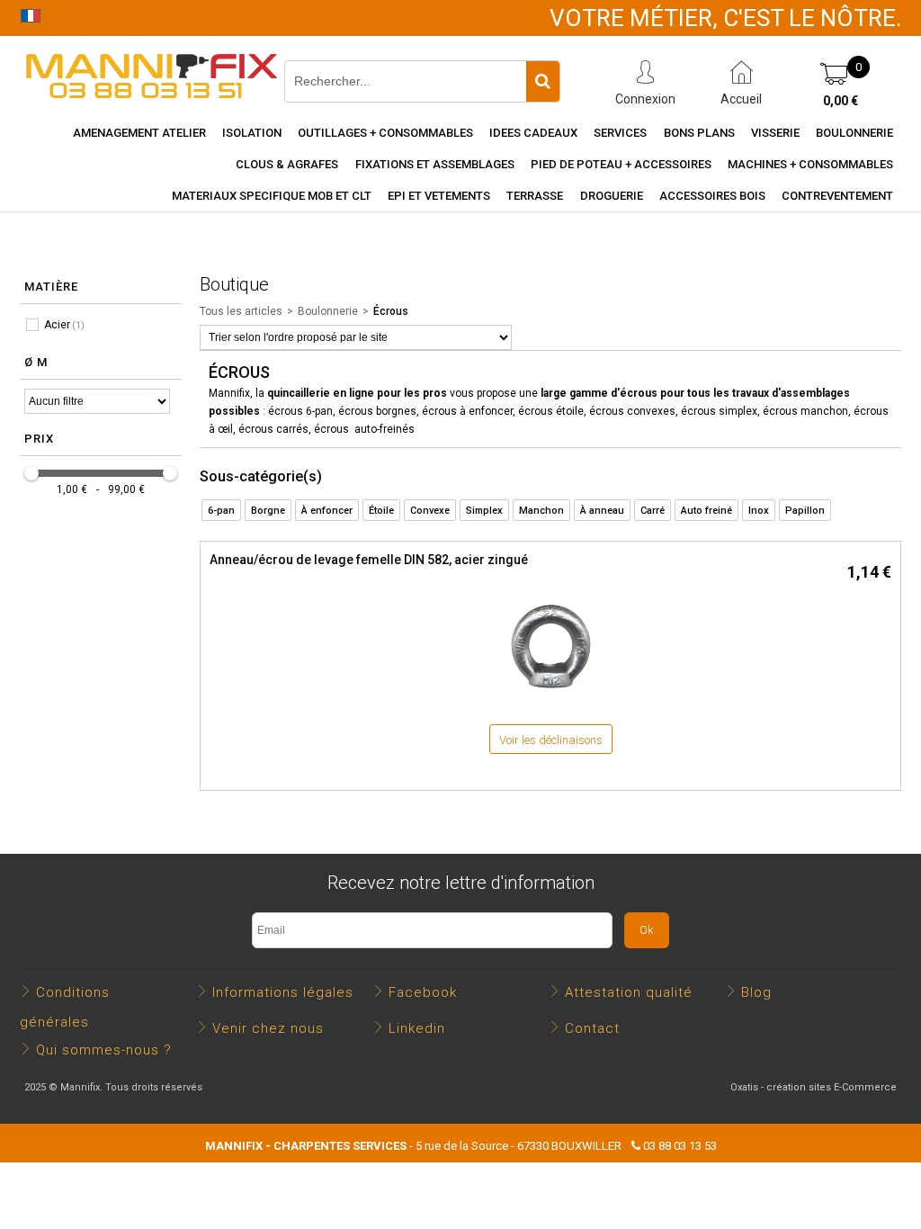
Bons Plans (699, 132)
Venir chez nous (268, 1028)
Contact (592, 1028)
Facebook (423, 992)
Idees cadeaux (533, 132)
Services (620, 132)
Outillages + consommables (385, 132)
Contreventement (837, 195)
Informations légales (282, 992)
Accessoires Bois (712, 195)
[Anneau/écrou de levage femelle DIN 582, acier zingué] (550, 697)
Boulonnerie (854, 132)
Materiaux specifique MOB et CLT (271, 195)
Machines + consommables (810, 164)
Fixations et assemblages (434, 164)
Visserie (775, 132)
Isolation (252, 132)
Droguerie (611, 195)
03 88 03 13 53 (680, 1146)
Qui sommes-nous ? (104, 1050)
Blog (756, 992)
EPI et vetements (439, 195)
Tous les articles (241, 311)
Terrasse (534, 195)
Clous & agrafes (287, 164)
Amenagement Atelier (139, 132)
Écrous (390, 311)
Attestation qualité (629, 992)
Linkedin (417, 1028)
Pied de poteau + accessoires (621, 164)
